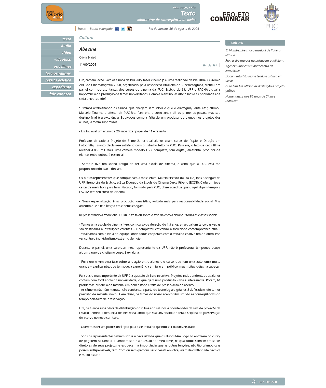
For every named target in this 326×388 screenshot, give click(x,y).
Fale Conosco (60, 93)
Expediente (61, 87)
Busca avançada (101, 29)
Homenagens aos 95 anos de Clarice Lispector (250, 99)
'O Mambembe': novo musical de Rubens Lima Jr (253, 53)
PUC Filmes (62, 66)
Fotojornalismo (58, 73)
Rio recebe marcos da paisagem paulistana (254, 60)
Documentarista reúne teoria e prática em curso (253, 78)
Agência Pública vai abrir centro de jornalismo (249, 68)
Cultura (86, 37)
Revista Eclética (58, 80)
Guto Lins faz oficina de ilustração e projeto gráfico (254, 88)
